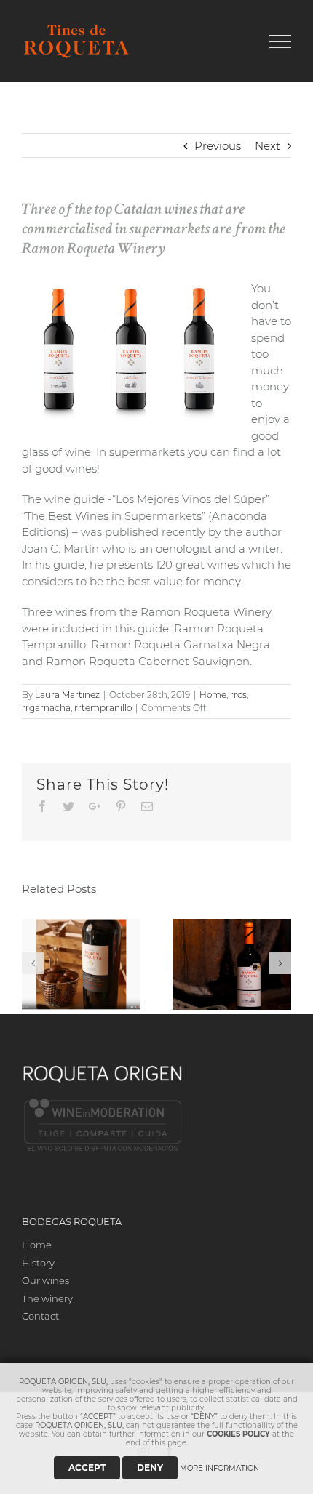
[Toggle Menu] (280, 41)
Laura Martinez (67, 694)
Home (212, 694)
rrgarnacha (46, 707)
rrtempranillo (103, 707)
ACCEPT (87, 1467)
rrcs (238, 694)
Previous (217, 146)
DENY (150, 1467)
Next (267, 146)
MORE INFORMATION (219, 1468)
